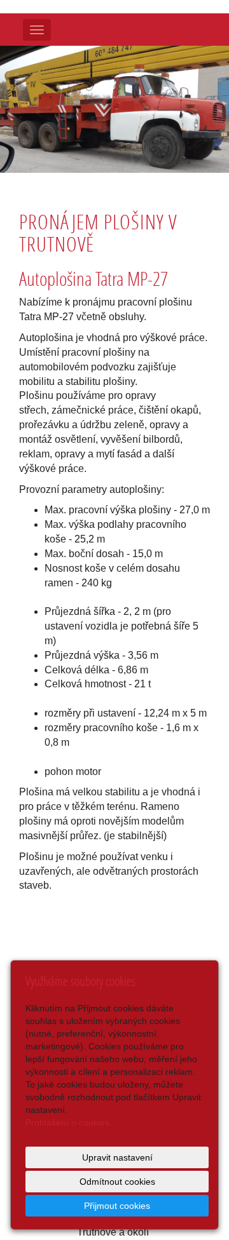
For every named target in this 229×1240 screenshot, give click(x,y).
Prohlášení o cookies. (68, 1122)
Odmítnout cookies (117, 1181)
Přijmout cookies (117, 1206)
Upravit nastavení (117, 1157)
